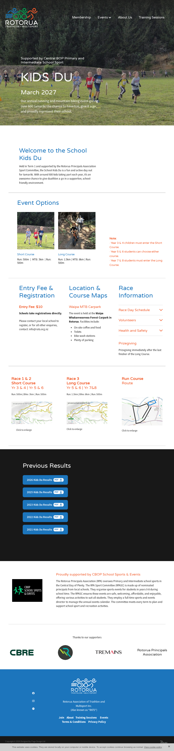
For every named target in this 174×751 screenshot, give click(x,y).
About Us (125, 17)
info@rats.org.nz (38, 329)
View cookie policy (153, 747)
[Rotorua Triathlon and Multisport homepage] (21, 17)
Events (103, 17)
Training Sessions (151, 17)
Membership (81, 17)
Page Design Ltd (38, 741)
